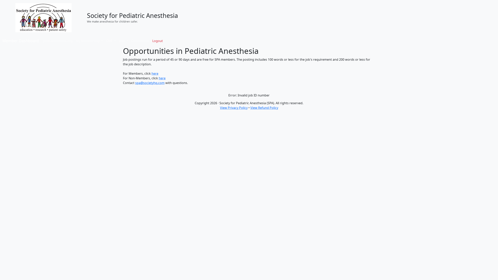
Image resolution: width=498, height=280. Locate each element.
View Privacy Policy (234, 108)
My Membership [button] (88, 41)
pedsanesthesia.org (58, 41)
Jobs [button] (122, 41)
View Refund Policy (264, 108)
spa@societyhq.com (150, 83)
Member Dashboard (20, 40)
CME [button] (109, 41)
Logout (157, 41)
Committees (140, 41)
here (155, 73)
